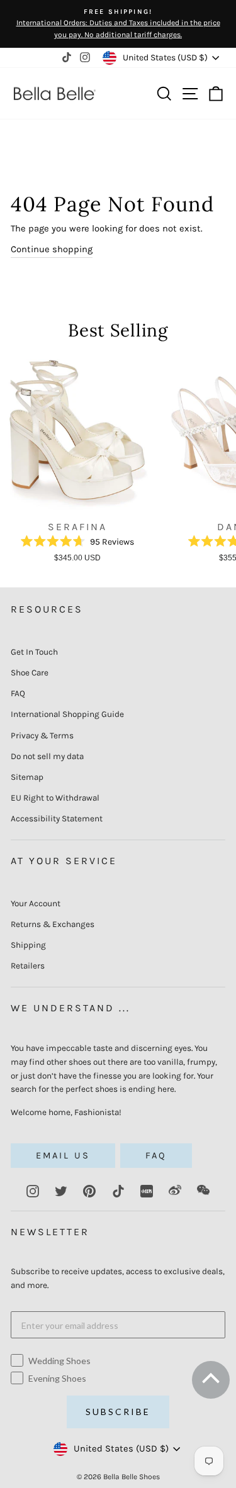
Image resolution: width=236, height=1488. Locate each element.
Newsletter (50, 1232)
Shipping (28, 945)
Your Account (35, 903)
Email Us (63, 1155)
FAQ (18, 693)
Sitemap (27, 777)
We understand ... (70, 1008)
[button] (209, 1383)
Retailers (28, 965)
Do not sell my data (47, 756)
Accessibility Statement (57, 818)
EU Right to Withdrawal (55, 797)
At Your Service (64, 861)
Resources (47, 609)
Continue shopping (52, 249)
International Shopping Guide (67, 714)
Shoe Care (29, 672)
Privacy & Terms (42, 735)
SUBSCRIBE (118, 1411)
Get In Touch (34, 652)
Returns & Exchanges (52, 924)
